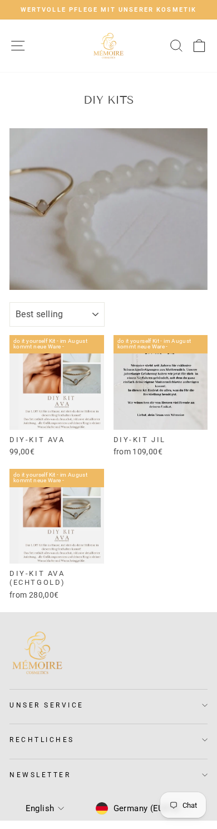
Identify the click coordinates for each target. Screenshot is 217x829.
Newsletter (40, 775)
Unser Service (46, 705)
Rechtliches (42, 740)
